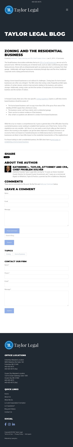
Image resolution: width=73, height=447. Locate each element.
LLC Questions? (10, 406)
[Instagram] (9, 425)
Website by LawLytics (11, 438)
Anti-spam (28, 434)
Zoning (8, 254)
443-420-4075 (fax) (11, 369)
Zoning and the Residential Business (33, 53)
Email (6, 201)
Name (6, 193)
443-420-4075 (36, 2)
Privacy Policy (19, 434)
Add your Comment (46, 184)
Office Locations (15, 355)
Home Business (20, 254)
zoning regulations (42, 99)
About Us (8, 397)
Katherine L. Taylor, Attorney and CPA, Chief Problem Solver (28, 58)
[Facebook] (6, 425)
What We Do (9, 400)
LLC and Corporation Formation (15, 403)
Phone (7, 273)
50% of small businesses (48, 62)
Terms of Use (9, 434)
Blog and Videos (10, 409)
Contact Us (8, 412)
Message (7, 209)
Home (7, 394)
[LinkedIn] (14, 425)
